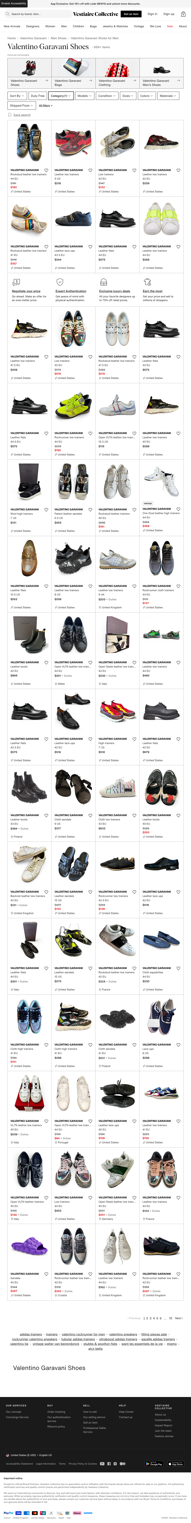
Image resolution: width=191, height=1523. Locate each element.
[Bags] (99, 26)
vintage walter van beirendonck (56, 1344)
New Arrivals (12, 26)
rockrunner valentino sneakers (34, 1339)
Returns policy (56, 1427)
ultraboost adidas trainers (118, 1339)
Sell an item (131, 14)
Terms (62, 1464)
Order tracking (56, 1412)
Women (50, 26)
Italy (69, 1517)
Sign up (168, 14)
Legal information (46, 1464)
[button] (183, 14)
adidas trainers (31, 1334)
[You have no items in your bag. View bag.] (183, 14)
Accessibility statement (19, 1464)
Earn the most (152, 291)
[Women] (58, 26)
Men (64, 26)
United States (38, 1517)
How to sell (90, 1412)
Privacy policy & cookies (83, 1464)
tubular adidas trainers (78, 1339)
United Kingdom (21, 1517)
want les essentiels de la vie (142, 1344)
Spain (61, 1517)
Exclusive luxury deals (114, 291)
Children (78, 26)
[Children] (86, 26)
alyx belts (95, 1348)
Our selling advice (94, 1417)
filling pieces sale (154, 1334)
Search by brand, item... (26, 14)
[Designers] (42, 26)
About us (160, 1415)
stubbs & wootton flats (100, 1344)
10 (170, 1318)
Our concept (13, 1412)
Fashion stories (164, 1436)
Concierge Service (17, 1417)
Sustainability (163, 1420)
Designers (32, 26)
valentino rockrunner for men (83, 1334)
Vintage (139, 26)
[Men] (69, 26)
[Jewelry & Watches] (130, 26)
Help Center (126, 1412)
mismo (172, 1344)
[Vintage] (146, 26)
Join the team (163, 1431)
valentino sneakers (123, 1334)
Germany (51, 1517)
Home (11, 38)
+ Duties (111, 599)
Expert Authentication (71, 291)
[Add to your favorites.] (46, 170)
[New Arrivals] (23, 26)
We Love (155, 26)
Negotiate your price (26, 291)
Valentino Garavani (33, 38)
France (7, 1517)
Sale (170, 26)
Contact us (125, 1417)
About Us (185, 26)
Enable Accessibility (13, 3)
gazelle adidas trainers (158, 1339)
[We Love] (164, 26)
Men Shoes (59, 38)
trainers (51, 1334)
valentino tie (19, 1344)
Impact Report (163, 1425)
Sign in (152, 14)
